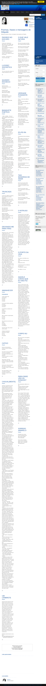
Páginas (37, 62)
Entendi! (41, 1)
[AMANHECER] (2, 337)
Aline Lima (40, 92)
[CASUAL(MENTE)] (2, 590)
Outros (27, 12)
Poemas (7, 12)
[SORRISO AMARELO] (18, 445)
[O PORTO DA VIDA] (18, 271)
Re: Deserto (40, 95)
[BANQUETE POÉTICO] (2, 186)
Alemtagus (38, 208)
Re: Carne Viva (40, 124)
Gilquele (3, 83)
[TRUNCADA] (2, 221)
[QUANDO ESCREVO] (2, 104)
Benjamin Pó (40, 161)
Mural (18, 12)
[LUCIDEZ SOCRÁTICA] (2, 74)
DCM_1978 (40, 96)
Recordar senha (40, 76)
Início (3, 12)
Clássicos (13, 12)
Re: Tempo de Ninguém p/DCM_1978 (40, 90)
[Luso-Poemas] (6, 7)
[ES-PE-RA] (18, 169)
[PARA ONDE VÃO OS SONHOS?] (18, 423)
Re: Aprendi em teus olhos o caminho (41, 119)
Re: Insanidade (40, 99)
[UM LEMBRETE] (2, 639)
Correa (39, 121)
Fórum (22, 12)
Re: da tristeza (40, 145)
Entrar (32, 12)
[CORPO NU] (18, 371)
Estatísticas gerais (39, 60)
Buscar (43, 14)
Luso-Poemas (38, 174)
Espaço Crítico (39, 207)
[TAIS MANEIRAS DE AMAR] (18, 205)
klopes (39, 137)
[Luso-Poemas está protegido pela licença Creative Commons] (38, 230)
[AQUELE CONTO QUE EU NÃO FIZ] (18, 328)
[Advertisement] (13, 665)
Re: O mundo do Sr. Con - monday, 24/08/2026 (41, 129)
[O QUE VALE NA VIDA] (18, 87)
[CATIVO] (2, 376)
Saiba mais (17, 3)
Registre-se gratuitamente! (40, 81)
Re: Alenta (40, 154)
